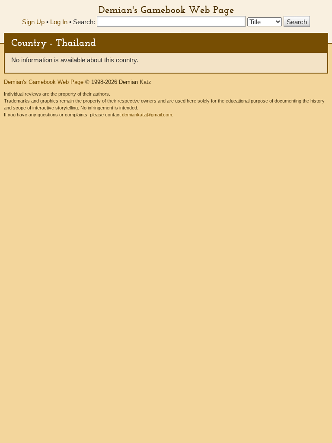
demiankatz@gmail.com (147, 114)
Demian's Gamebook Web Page (166, 9)
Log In (58, 22)
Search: (84, 22)
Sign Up (33, 22)
